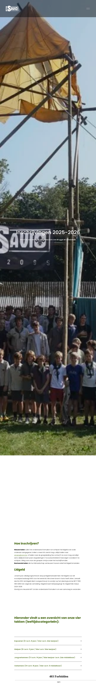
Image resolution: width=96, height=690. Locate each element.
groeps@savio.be (20, 555)
